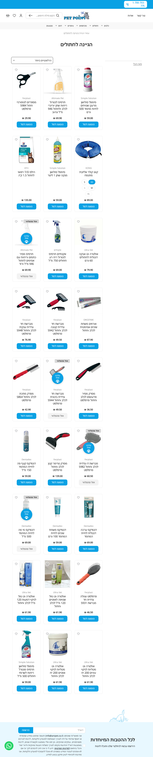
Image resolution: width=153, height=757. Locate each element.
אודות (130, 15)
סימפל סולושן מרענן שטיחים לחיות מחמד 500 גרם (88, 107)
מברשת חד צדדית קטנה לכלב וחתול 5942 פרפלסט (57, 328)
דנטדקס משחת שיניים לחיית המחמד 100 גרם (57, 533)
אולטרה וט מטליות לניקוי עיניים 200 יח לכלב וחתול (88, 671)
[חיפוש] (31, 15)
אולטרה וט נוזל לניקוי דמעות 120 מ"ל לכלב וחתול (26, 599)
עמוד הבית (84, 33)
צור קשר (141, 15)
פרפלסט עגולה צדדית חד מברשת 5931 (88, 599)
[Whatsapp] (8, 745)
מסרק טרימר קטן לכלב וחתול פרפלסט (57, 467)
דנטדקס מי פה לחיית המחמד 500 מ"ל (26, 533)
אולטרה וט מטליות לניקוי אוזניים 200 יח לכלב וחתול (57, 671)
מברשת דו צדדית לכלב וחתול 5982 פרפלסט (88, 467)
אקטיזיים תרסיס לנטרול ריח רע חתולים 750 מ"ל (58, 257)
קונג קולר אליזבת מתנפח (88, 173)
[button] (21, 15)
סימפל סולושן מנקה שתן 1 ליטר (57, 173)
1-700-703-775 (139, 4)
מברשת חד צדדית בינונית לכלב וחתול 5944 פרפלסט (57, 398)
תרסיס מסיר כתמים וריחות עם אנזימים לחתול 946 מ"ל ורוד (26, 258)
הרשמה (25, 730)
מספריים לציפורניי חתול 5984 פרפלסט (26, 105)
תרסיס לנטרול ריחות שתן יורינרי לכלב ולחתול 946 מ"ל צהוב (57, 107)
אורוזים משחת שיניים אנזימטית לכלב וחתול (88, 327)
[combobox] (44, 15)
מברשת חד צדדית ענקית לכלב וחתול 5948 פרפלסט (26, 328)
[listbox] (32, 60)
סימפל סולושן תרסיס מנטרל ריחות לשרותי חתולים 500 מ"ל (26, 671)
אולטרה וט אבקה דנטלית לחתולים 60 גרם (88, 257)
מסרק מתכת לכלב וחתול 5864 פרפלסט (26, 397)
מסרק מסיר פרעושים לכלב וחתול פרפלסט (88, 397)
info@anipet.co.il (54, 735)
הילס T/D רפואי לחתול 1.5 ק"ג (26, 173)
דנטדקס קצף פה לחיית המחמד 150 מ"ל (26, 467)
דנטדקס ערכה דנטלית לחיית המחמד (89, 533)
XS (92, 182)
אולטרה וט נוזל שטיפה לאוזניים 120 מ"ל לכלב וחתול (57, 601)
